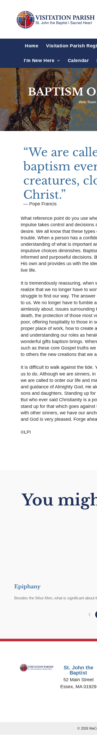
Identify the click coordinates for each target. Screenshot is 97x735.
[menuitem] (31, 46)
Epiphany (27, 586)
